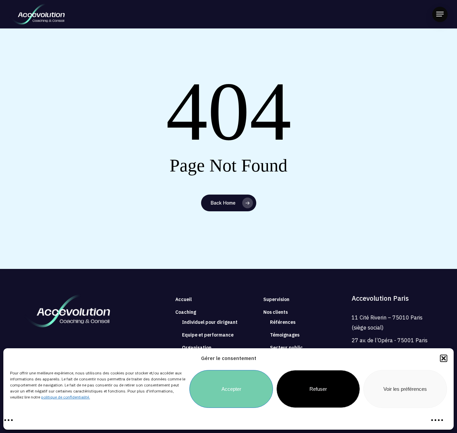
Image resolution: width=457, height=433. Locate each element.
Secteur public (286, 348)
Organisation (196, 348)
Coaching (185, 312)
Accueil (183, 299)
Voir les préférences (405, 389)
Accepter (231, 389)
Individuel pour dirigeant (210, 322)
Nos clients (275, 312)
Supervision (276, 299)
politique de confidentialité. (65, 397)
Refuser (318, 389)
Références (282, 322)
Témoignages (284, 335)
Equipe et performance (208, 335)
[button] (443, 358)
